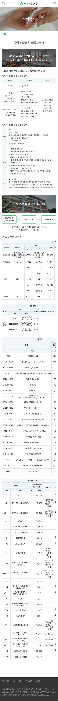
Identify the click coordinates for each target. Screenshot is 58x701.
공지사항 (5, 681)
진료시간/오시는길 (33, 681)
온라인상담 (17, 681)
